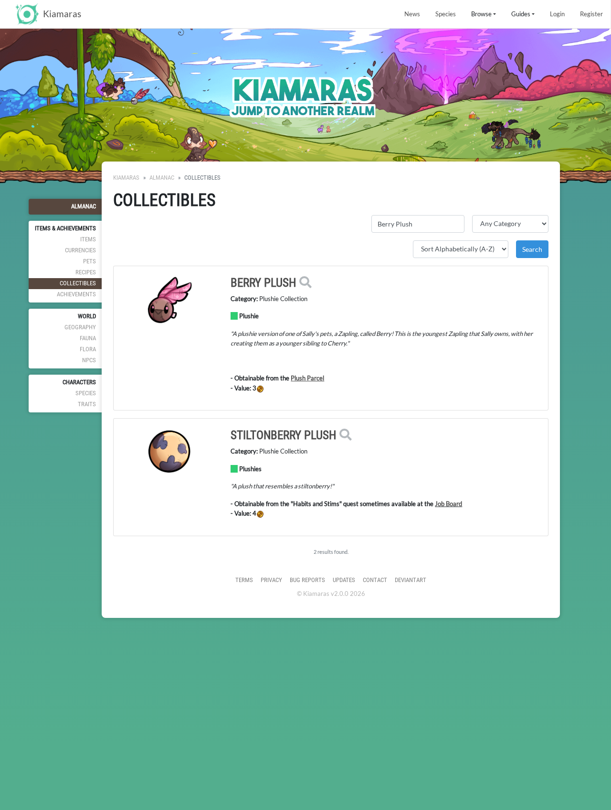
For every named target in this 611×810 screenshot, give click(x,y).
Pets (89, 261)
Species (445, 14)
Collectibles (78, 283)
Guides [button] (520, 14)
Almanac (83, 206)
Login (557, 14)
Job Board (448, 504)
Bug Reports (307, 579)
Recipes (85, 272)
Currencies (80, 250)
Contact (375, 579)
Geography (80, 327)
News (412, 14)
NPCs (89, 360)
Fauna (88, 338)
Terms (244, 579)
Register (591, 14)
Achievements (76, 294)
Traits (87, 404)
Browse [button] (481, 14)
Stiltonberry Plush (284, 435)
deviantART (410, 579)
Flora (88, 349)
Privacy (271, 579)
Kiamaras (126, 177)
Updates (344, 579)
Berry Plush (263, 283)
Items (88, 239)
